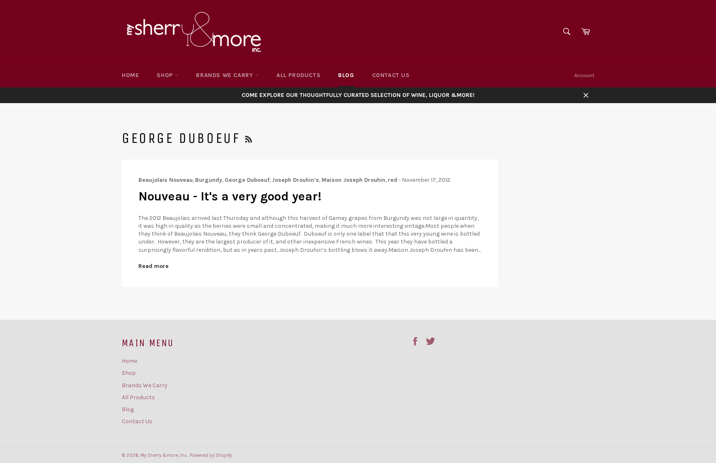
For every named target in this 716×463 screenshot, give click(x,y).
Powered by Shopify (211, 455)
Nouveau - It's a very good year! (230, 196)
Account (584, 75)
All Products (298, 75)
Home (130, 75)
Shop (165, 75)
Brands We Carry (225, 75)
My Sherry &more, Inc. (164, 455)
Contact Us (391, 75)
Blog (346, 75)
